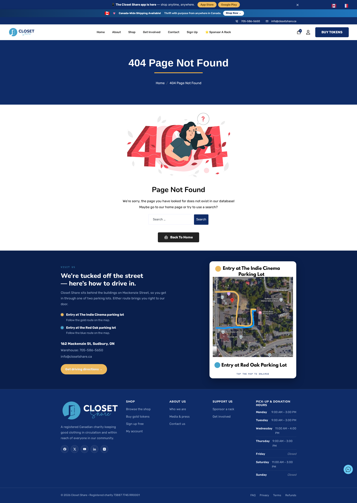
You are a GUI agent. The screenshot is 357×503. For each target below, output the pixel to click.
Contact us (177, 424)
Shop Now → (233, 13)
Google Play (229, 4)
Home (101, 32)
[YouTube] (84, 449)
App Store (207, 4)
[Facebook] (65, 449)
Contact (173, 32)
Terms (277, 495)
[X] (75, 449)
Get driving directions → (83, 369)
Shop (132, 32)
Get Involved (152, 32)
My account (134, 431)
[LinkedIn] (94, 449)
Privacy (264, 495)
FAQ (253, 495)
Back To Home (181, 237)
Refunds (290, 495)
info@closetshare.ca (283, 21)
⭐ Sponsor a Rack (218, 32)
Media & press (179, 416)
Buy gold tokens (138, 416)
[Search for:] (171, 219)
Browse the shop (138, 409)
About (116, 32)
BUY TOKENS (332, 32)
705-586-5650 (250, 21)
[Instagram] (104, 449)
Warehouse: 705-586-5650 (82, 350)
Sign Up (192, 32)
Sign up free (135, 424)
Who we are (177, 409)
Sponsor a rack (223, 409)
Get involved (222, 416)
